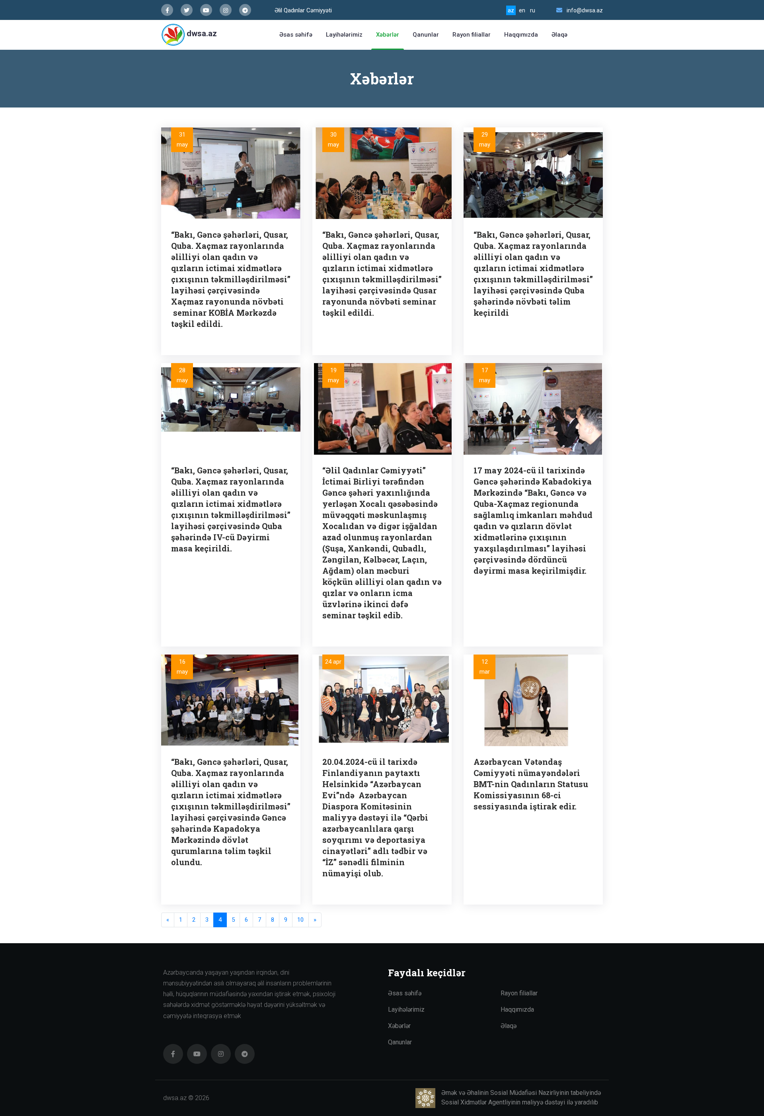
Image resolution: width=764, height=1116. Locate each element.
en (522, 10)
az (511, 10)
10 (300, 919)
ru (532, 10)
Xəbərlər (387, 34)
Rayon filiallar (471, 34)
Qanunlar (426, 34)
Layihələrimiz (344, 34)
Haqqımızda (521, 34)
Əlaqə (559, 34)
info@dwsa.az (585, 10)
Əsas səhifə (295, 34)
